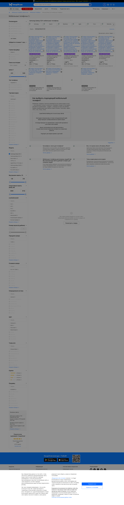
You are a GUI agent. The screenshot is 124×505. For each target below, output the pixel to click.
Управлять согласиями (92, 487)
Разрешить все (92, 484)
